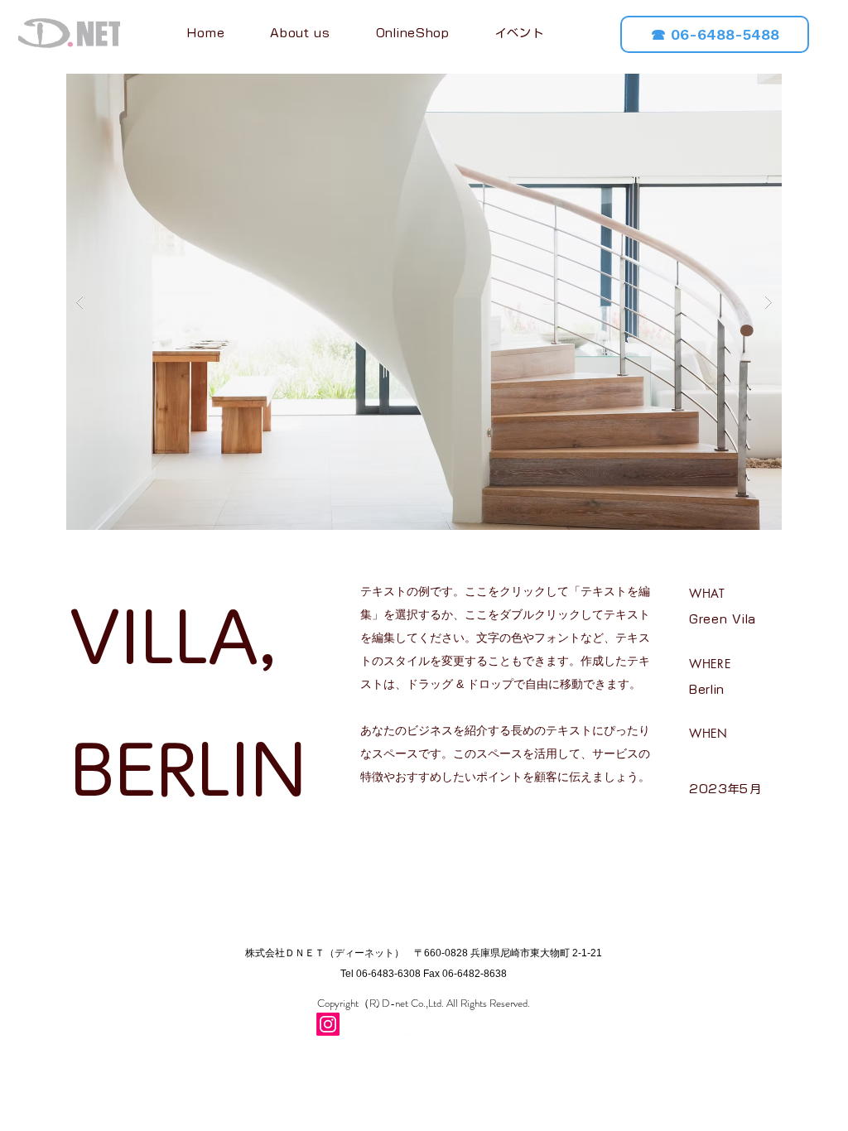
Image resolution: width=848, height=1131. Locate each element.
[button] (424, 302)
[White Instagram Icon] (443, 1024)
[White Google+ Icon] (414, 1024)
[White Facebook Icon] (357, 1024)
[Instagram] (328, 1024)
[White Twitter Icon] (386, 1024)
